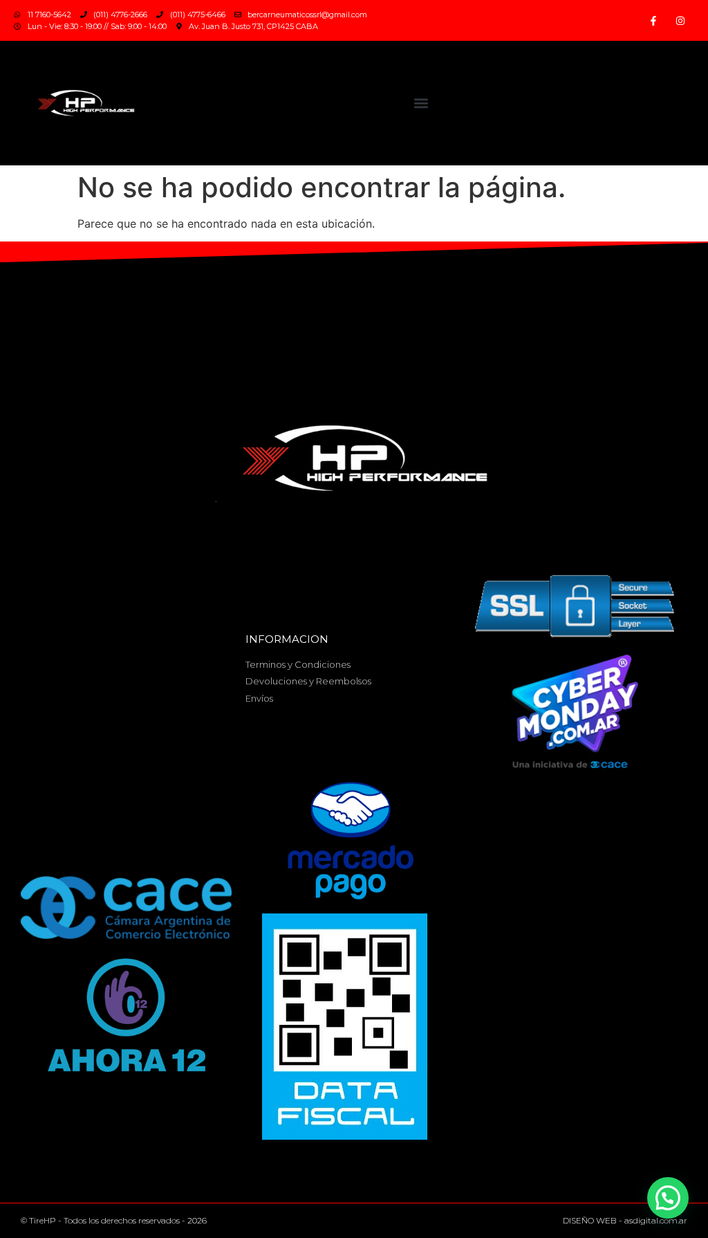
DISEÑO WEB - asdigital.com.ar (625, 1220)
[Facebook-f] (653, 20)
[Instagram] (680, 20)
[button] (421, 103)
